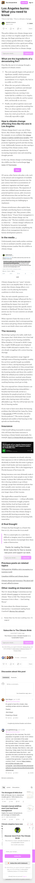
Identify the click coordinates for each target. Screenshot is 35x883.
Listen (31, 23)
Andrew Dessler (11, 22)
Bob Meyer (9, 699)
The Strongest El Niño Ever (11, 793)
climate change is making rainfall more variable (16, 136)
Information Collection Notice (21, 649)
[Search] (32, 787)
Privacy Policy (23, 871)
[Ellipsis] (32, 699)
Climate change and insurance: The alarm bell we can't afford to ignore (17, 581)
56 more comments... (7, 778)
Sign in (31, 2)
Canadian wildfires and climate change (14, 576)
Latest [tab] (8, 787)
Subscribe (24, 2)
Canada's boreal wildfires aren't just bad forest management (11, 808)
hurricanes (12, 165)
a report (15, 594)
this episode (7, 414)
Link (17, 277)
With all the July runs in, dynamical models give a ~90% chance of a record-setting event (12, 796)
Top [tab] (4, 787)
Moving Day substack (17, 611)
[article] (17, 797)
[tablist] (9, 677)
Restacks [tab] (14, 677)
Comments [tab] (6, 677)
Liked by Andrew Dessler (14, 701)
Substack (8, 879)
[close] (29, 827)
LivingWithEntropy (12, 730)
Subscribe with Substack (18, 863)
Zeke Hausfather (11, 799)
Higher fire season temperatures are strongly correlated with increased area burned (11, 814)
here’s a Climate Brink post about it (20, 437)
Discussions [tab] (15, 787)
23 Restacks (23, 657)
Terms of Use (26, 647)
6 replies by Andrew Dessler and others (19, 723)
